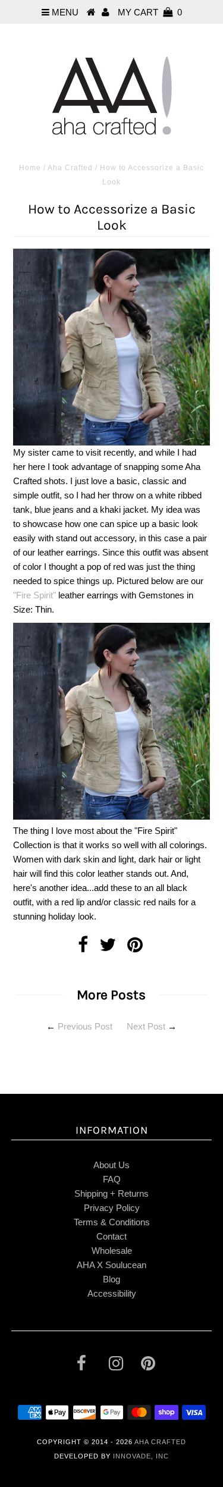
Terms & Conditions (112, 1222)
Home (30, 168)
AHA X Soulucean (111, 1265)
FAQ (112, 1179)
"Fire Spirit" (34, 595)
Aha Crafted (70, 168)
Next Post (146, 1026)
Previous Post (85, 1026)
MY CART (150, 12)
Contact (111, 1236)
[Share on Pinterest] (135, 948)
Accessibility (111, 1293)
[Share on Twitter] (107, 948)
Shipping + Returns (111, 1193)
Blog (111, 1279)
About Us (111, 1165)
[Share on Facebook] (83, 948)
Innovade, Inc (141, 1456)
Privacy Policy (112, 1208)
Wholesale (112, 1251)
